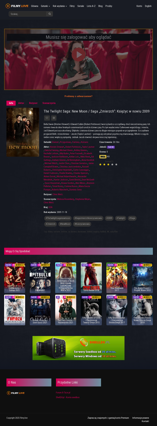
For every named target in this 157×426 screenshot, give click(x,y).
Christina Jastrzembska (70, 166)
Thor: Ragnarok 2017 (116, 289)
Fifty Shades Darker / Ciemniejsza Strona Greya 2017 (116, 320)
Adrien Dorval (49, 176)
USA (50, 207)
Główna (34, 6)
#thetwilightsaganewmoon (58, 218)
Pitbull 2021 (40, 290)
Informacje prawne (140, 417)
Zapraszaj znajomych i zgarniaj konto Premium (108, 417)
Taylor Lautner (88, 146)
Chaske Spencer (80, 173)
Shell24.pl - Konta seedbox (68, 397)
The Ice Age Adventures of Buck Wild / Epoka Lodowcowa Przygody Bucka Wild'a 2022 (65, 284)
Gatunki (44, 6)
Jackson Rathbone (59, 156)
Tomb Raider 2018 (91, 290)
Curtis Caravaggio (81, 169)
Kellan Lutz (74, 156)
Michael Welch (51, 163)
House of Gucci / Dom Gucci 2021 (40, 321)
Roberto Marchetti (60, 189)
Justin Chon (64, 163)
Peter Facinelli (76, 153)
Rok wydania (59, 6)
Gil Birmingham (73, 160)
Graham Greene (59, 160)
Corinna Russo (70, 186)
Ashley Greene (80, 150)
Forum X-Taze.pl (63, 392)
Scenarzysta (49, 103)
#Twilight (121, 218)
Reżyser (33, 103)
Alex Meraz (80, 183)
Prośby (108, 6)
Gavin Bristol (74, 179)
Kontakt (145, 421)
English (148, 6)
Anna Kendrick (88, 160)
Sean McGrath (88, 179)
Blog (100, 6)
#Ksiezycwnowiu (82, 224)
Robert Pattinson (73, 146)
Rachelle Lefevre (51, 153)
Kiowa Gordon (67, 183)
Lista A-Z (91, 6)
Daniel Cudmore (51, 173)
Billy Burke (64, 153)
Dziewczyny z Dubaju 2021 (15, 289)
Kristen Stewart (57, 146)
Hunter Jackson (61, 179)
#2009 (109, 218)
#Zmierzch (50, 224)
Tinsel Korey (57, 186)
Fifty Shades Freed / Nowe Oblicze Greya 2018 (142, 320)
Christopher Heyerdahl (62, 169)
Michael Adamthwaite (66, 176)
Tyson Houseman (52, 183)
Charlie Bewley (65, 173)
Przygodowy (65, 142)
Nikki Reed (85, 156)
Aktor (21, 103)
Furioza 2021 (14, 322)
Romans (84, 142)
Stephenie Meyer (82, 199)
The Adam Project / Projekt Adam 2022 (142, 289)
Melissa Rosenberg (65, 199)
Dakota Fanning (51, 150)
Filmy (72, 6)
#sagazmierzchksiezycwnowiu (88, 218)
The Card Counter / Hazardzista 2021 (66, 321)
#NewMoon (65, 224)
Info (11, 103)
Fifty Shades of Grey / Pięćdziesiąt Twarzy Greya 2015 (91, 320)
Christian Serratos (79, 163)
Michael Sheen (66, 150)
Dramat (55, 142)
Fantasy (75, 142)
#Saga (132, 218)
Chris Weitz (58, 194)
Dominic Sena (75, 189)
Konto (139, 6)
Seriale (80, 6)
